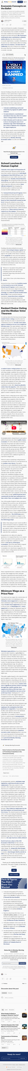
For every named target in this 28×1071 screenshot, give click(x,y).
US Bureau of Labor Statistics (15, 920)
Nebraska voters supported (9, 601)
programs (7, 255)
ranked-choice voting (7, 319)
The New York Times (19, 934)
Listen (25, 21)
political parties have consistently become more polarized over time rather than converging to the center (13, 496)
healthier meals (22, 283)
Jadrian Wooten (7, 20)
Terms (17, 1064)
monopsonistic (19, 716)
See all (4, 1047)
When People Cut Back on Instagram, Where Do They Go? (10, 1014)
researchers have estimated (16, 296)
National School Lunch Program (13, 193)
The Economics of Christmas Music (9, 1037)
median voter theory (9, 463)
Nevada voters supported (11, 604)
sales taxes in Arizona (7, 44)
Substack (8, 1069)
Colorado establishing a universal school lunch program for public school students (15, 109)
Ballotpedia (18, 244)
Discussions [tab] (11, 1009)
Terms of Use (20, 966)
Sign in (25, 1)
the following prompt (7, 519)
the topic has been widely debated (16, 838)
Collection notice (22, 1064)
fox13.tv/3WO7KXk (19, 59)
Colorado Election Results (11, 897)
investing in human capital (15, 250)
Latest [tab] (6, 1009)
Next (23, 983)
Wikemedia (14, 647)
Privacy (13, 1064)
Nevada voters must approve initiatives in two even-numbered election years (13, 324)
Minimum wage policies (8, 651)
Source (5, 280)
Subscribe (20, 1)
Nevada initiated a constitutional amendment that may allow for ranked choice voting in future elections (15, 115)
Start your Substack (11, 1067)
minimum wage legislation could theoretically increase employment (13, 783)
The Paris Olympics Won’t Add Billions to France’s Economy (9, 1025)
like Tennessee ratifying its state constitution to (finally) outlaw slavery (13, 37)
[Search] (25, 1009)
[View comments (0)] (7, 24)
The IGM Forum (16, 514)
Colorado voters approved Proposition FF (13, 169)
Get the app (14, 157)
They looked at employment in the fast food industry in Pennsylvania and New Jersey (14, 810)
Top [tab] (2, 1009)
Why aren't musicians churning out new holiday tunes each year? (10, 1040)
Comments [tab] (4, 993)
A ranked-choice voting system (10, 368)
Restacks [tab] (10, 993)
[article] (14, 1017)
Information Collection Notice (15, 967)
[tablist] (7, 993)
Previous (5, 983)
